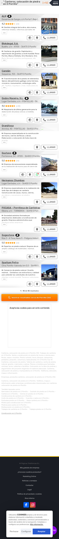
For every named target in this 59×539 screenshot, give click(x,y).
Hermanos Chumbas (13, 180)
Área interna (29, 498)
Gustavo (6, 153)
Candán (6, 71)
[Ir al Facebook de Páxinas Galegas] (26, 505)
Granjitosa (8, 125)
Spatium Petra (10, 262)
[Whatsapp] (37, 174)
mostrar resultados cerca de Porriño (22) (31, 298)
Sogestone (8, 235)
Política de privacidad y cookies (29, 494)
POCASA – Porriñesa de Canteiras (21, 207)
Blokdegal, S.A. (10, 43)
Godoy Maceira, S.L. (12, 98)
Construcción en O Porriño (11, 413)
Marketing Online (29, 476)
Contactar (29, 485)
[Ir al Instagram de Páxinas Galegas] (33, 505)
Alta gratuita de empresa (29, 468)
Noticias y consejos (29, 481)
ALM (4, 16)
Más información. (36, 524)
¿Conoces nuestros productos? (29, 472)
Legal (29, 490)
